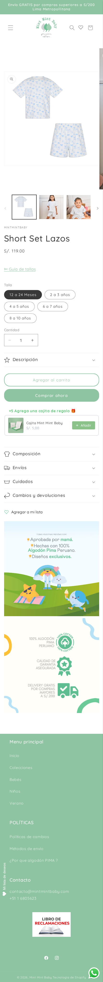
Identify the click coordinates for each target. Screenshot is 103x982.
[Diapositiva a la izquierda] (5, 208)
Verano (17, 803)
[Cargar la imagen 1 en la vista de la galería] (24, 207)
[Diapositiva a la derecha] (97, 208)
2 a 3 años (60, 294)
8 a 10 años (20, 318)
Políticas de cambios (29, 836)
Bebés (15, 779)
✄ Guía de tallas (20, 269)
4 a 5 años (19, 306)
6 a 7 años (53, 306)
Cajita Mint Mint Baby (44, 423)
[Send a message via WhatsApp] (94, 973)
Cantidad (12, 330)
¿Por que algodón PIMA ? (34, 860)
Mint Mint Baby (40, 977)
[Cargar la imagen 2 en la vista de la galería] (51, 207)
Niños (15, 791)
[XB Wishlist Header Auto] (81, 27)
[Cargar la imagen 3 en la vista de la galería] (78, 207)
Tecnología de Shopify (69, 977)
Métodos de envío (27, 848)
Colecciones (21, 767)
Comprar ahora (51, 395)
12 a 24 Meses (23, 294)
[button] (10, 27)
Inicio (14, 755)
